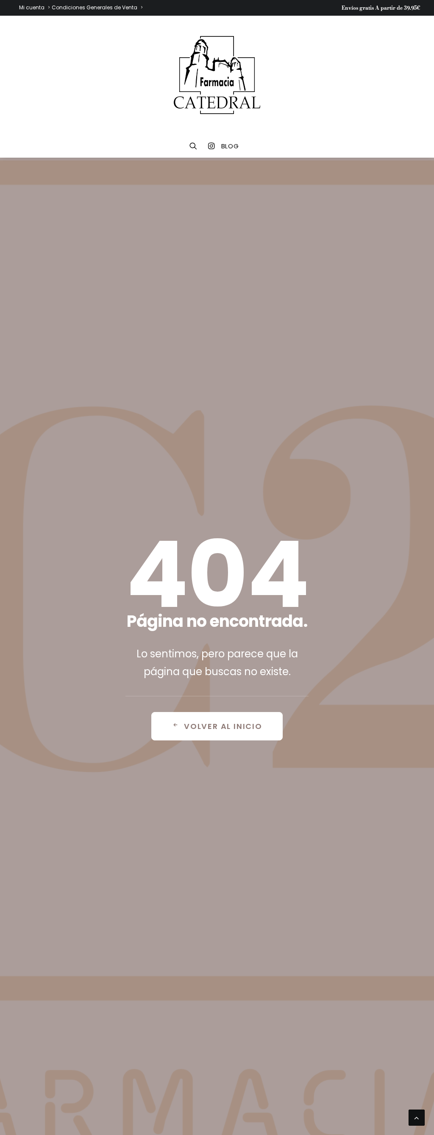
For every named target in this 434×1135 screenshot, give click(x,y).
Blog (230, 146)
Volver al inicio (223, 726)
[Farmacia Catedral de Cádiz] (217, 75)
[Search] (196, 145)
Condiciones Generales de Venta (94, 7)
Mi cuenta (32, 7)
